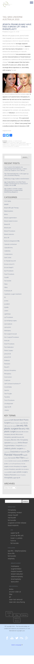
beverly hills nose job (11, 426)
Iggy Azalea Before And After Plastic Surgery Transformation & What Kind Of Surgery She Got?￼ (16, 183)
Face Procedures (9, 274)
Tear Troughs (8, 393)
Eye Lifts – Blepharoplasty (17, 551)
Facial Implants (13, 525)
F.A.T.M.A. (13, 541)
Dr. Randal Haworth (17, 141)
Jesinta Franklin (22, 145)
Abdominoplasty (17, 576)
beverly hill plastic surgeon (17, 423)
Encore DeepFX (8, 267)
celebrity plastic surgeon (23, 143)
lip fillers (6, 463)
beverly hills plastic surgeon (13, 142)
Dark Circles (7, 257)
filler (17, 458)
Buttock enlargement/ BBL (12, 241)
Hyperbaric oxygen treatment (12, 294)
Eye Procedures (8, 271)
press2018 (7, 354)
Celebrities (10, 141)
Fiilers (6, 284)
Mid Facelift (12, 518)
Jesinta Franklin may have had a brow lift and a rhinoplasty (17, 26)
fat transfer (12, 458)
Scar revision (8, 377)
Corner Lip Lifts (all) (17, 535)
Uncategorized (8, 403)
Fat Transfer (12, 520)
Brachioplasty (16, 579)
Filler (10, 594)
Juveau (6, 300)
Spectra (6, 390)
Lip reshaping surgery (10, 320)
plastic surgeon (12, 472)
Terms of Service (16, 620)
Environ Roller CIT (15, 592)
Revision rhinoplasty (10, 370)
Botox (6, 214)
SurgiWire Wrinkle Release (17, 523)
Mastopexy (7, 330)
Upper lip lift (7, 407)
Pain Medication (9, 347)
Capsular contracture (10, 244)
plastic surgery (22, 472)
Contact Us (9, 614)
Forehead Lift (8, 291)
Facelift (6, 277)
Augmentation (16, 569)
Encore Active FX (9, 264)
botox (21, 142)
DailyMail (14, 451)
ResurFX (6, 367)
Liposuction (7, 327)
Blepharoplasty (8, 211)
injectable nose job (14, 145)
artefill (11, 420)
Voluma (6, 410)
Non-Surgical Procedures (11, 337)
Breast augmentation (10, 217)
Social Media (8, 387)
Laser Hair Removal (15, 599)
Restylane (7, 364)
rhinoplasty (16, 146)
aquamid (6, 420)
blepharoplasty (14, 442)
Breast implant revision (11, 221)
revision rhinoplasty (21, 475)
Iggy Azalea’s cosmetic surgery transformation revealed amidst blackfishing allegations (13, 190)
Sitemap (24, 615)
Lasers (6, 310)
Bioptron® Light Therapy (11, 208)
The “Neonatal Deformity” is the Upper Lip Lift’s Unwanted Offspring (16, 174)
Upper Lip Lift (15, 533)
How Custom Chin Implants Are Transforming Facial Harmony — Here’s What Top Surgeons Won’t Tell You (15, 168)
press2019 (7, 357)
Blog (17, 615)
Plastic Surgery (8, 350)
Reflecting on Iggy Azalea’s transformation (16, 178)
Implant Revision (16, 571)
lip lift (10, 463)
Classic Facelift (13, 515)
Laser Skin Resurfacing (17, 602)
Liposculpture (8, 324)
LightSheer (7, 314)
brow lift (16, 143)
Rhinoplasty (7, 373)
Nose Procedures (9, 344)
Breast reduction (9, 234)
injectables (19, 461)
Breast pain (7, 227)
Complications (8, 254)
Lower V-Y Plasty (16, 538)
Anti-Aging (7, 201)
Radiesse (7, 360)
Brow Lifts (11, 553)
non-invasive (25, 469)
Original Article (7, 130)
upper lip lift (16, 478)
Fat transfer (7, 281)
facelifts (6, 458)
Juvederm (7, 304)
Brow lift (6, 237)
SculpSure (7, 380)
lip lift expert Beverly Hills (17, 463)
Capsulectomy (8, 247)
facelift (25, 455)
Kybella (6, 307)
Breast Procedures (9, 231)
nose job (6, 472)
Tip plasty (7, 397)
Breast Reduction (17, 574)
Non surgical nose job (10, 334)
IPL (5, 297)
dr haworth (22, 452)
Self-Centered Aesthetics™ (12, 383)
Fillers (6, 287)
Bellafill (6, 204)
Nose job (6, 340)
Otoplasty (11, 558)
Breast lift (7, 224)
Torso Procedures (9, 400)
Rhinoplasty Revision (15, 512)
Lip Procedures (8, 317)
